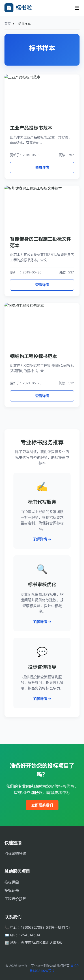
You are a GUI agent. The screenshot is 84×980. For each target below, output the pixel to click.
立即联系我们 (42, 805)
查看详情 (42, 167)
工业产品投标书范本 (31, 128)
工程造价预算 (15, 899)
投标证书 (11, 890)
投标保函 (11, 882)
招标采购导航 (15, 853)
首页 (7, 23)
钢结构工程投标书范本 (33, 356)
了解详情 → (42, 539)
